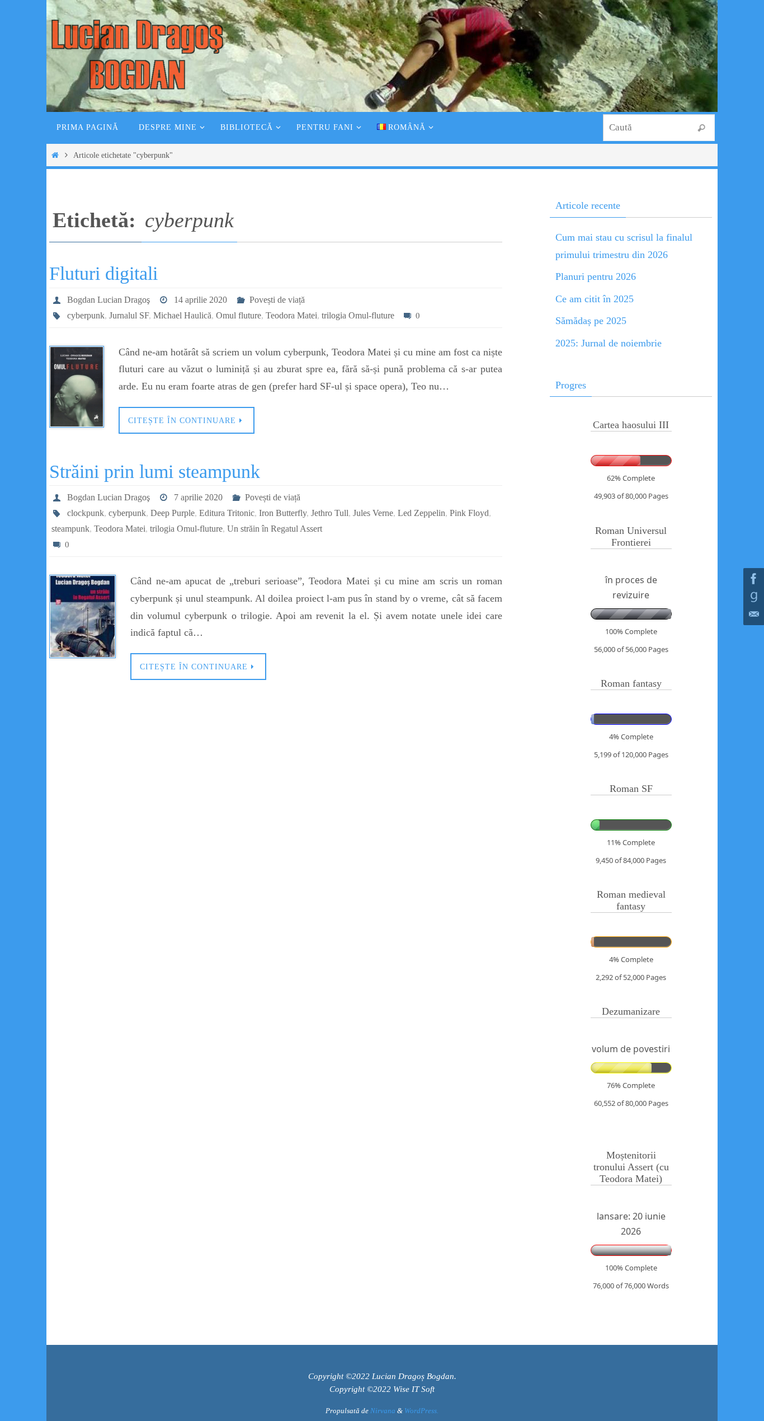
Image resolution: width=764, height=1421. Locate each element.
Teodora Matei (291, 315)
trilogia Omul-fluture (358, 315)
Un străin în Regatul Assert (274, 528)
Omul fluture (238, 315)
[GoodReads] (752, 596)
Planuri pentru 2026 (595, 276)
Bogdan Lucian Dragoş (108, 299)
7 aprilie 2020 (198, 497)
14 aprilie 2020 (200, 299)
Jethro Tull (329, 513)
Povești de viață (277, 299)
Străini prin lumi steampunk (154, 471)
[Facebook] (752, 578)
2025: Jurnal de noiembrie (608, 343)
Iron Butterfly (282, 513)
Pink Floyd (469, 513)
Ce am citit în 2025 (594, 298)
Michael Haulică (182, 315)
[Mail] (752, 614)
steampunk (70, 528)
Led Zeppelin (421, 513)
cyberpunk (86, 315)
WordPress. (421, 1410)
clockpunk (85, 513)
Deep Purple (172, 513)
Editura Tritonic (226, 513)
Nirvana (382, 1410)
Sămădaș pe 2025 (590, 320)
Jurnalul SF (129, 315)
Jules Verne (373, 513)
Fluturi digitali (103, 273)
